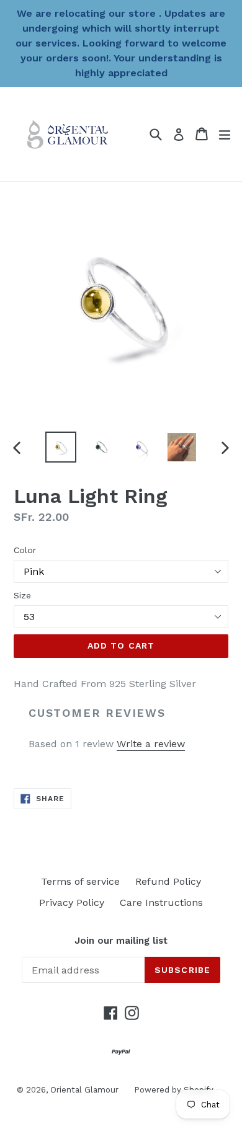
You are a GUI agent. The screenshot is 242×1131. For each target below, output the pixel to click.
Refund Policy (168, 881)
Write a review (151, 744)
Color (25, 550)
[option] (60, 447)
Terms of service (80, 881)
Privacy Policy (71, 902)
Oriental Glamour (84, 1089)
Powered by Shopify (173, 1089)
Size (22, 595)
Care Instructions (161, 902)
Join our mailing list (121, 940)
